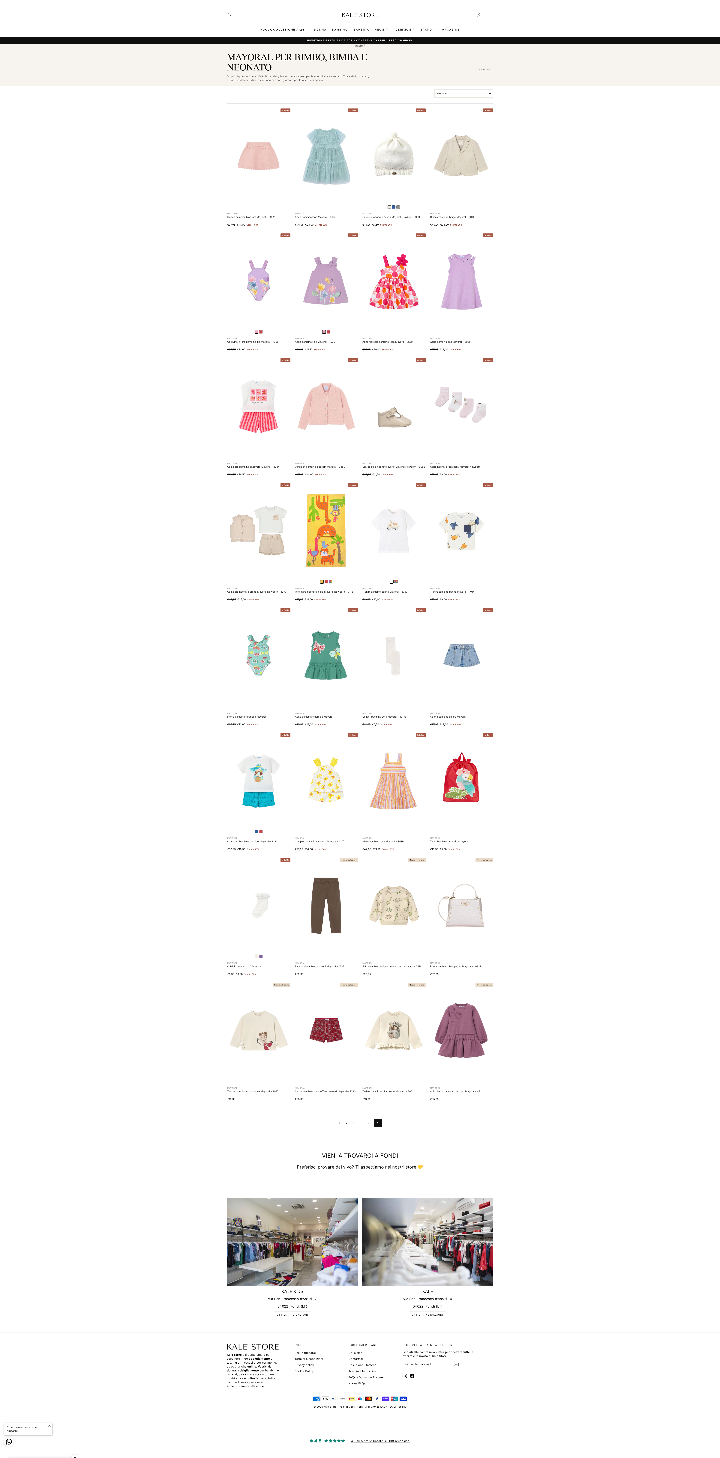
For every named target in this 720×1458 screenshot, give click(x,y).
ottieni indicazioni (292, 1314)
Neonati (382, 29)
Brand (427, 29)
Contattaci (356, 1359)
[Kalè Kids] (292, 1242)
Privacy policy (304, 1365)
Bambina (361, 29)
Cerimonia (405, 29)
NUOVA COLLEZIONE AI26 (283, 29)
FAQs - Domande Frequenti (368, 1377)
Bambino (340, 29)
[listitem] (393, 207)
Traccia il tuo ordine (362, 1371)
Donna (320, 29)
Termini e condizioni (309, 1359)
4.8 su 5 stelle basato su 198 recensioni (380, 1441)
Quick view (258, 199)
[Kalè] (427, 1242)
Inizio (359, 45)
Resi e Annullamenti (363, 1365)
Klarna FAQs (357, 1383)
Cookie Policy (304, 1371)
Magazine (451, 29)
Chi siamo (355, 1353)
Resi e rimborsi (305, 1353)
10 (367, 1123)
